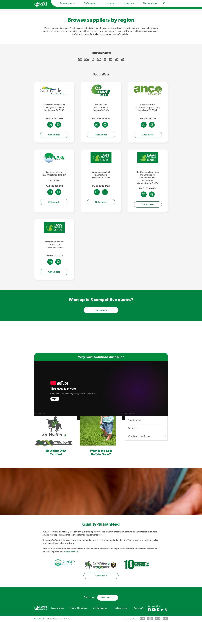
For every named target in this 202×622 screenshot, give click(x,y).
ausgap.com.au (71, 552)
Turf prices (132, 428)
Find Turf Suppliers (78, 608)
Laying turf (110, 3)
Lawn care (129, 3)
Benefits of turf (134, 420)
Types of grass (66, 3)
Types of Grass (57, 608)
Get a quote (54, 135)
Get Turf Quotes (100, 608)
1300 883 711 (108, 597)
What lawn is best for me (139, 436)
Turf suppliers (90, 3)
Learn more (101, 576)
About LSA (138, 608)
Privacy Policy (38, 619)
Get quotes (101, 310)
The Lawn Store (150, 3)
